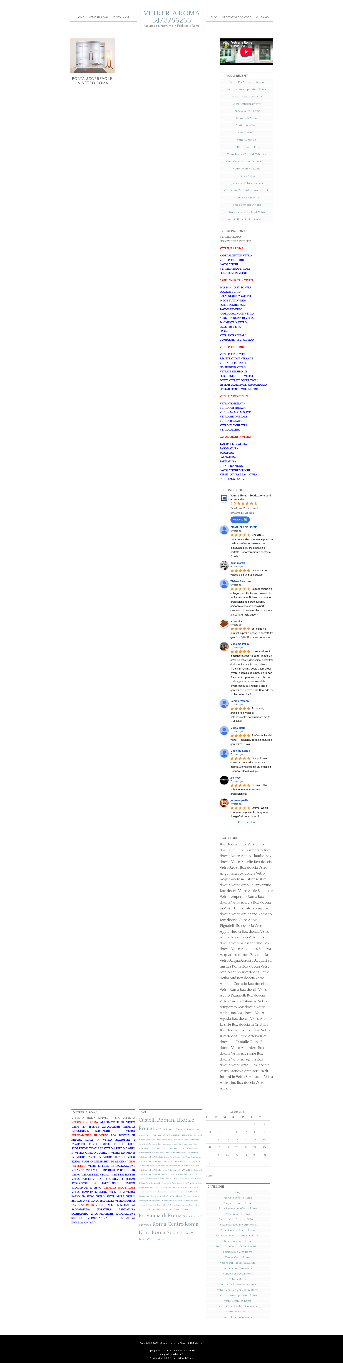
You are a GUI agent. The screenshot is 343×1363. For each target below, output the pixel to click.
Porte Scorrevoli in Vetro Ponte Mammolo (155, 1174)
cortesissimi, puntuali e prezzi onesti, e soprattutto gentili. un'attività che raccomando (252, 633)
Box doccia (229, 1030)
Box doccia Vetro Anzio (239, 844)
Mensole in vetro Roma (237, 1197)
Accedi (179, 1354)
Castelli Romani (157, 1120)
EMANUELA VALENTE (243, 527)
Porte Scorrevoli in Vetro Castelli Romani (181, 1153)
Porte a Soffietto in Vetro (247, 204)
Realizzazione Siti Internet (163, 1358)
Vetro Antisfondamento (246, 103)
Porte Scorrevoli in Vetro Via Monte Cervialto (170, 1209)
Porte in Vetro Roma (237, 1214)
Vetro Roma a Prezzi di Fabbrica (246, 154)
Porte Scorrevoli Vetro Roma (237, 1230)
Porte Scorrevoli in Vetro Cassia (151, 1153)
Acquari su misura (234, 955)
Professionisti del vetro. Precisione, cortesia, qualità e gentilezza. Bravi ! (251, 739)
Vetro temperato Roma (237, 1317)
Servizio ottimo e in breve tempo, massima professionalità (251, 789)
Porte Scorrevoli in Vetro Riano (158, 1183)
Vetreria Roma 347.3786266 (171, 17)
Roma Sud (163, 1233)
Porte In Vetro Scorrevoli (247, 96)
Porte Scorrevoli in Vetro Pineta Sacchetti (185, 1170)
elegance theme (168, 1343)
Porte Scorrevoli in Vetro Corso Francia (186, 1157)
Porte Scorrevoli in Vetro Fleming (181, 1161)
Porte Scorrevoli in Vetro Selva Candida (162, 1196)
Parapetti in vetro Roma (237, 1203)
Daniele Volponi (240, 701)
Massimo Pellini (240, 644)
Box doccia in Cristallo (250, 1025)
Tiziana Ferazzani (241, 581)
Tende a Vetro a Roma (151, 1239)
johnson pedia (239, 800)
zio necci (235, 777)
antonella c (237, 621)
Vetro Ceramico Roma (246, 168)
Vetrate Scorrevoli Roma (238, 1273)
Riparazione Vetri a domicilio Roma (237, 1235)
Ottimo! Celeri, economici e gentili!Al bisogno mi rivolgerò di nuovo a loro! (249, 812)
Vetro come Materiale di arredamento (247, 190)
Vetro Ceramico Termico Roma (238, 1306)
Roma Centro (168, 1224)
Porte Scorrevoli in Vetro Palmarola (153, 1170)
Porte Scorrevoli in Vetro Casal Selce (183, 1148)
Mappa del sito (167, 1354)
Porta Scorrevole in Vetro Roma (237, 1208)
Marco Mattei (238, 728)
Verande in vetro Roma (237, 1268)
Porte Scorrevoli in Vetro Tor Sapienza (168, 1205)
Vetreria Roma (237, 1279)
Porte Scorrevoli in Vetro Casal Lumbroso (175, 1144)
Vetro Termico (246, 132)
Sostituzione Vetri (246, 125)
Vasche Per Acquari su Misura (246, 82)
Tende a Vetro (246, 176)
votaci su (238, 519)
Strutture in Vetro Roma (246, 147)
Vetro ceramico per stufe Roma (246, 89)
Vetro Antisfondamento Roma (238, 1284)
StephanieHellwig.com (191, 1343)
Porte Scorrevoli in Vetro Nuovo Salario (184, 1166)
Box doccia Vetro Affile (238, 891)
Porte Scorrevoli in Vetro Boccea (170, 1140)
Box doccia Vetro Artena (239, 1036)
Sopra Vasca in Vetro (246, 197)
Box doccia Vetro (244, 937)
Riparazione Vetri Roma (237, 1241)
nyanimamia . (238, 563)
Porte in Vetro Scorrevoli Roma (238, 1219)
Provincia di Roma (160, 1216)
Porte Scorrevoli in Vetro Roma (184, 1183)
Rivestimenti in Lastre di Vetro (246, 212)
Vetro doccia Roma (237, 1311)
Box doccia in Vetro (254, 1030)
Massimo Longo (240, 750)
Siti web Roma (185, 1358)
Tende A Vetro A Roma (246, 110)
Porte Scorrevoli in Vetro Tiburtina (162, 1201)
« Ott (209, 1175)
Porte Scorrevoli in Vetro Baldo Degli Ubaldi (171, 1135)
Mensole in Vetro (246, 118)
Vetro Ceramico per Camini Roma (246, 161)
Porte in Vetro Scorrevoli (174, 1129)
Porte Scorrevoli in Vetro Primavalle (159, 1179)
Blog (237, 1192)
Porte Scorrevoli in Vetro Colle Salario (154, 1157)
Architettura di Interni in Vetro (246, 219)
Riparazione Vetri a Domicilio (246, 183)
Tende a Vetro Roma (237, 1257)
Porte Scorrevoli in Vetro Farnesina (153, 1161)
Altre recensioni (246, 822)
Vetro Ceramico (246, 139)
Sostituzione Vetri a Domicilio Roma (238, 1246)
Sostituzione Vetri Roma (237, 1251)
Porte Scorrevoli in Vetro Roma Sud (178, 1188)
